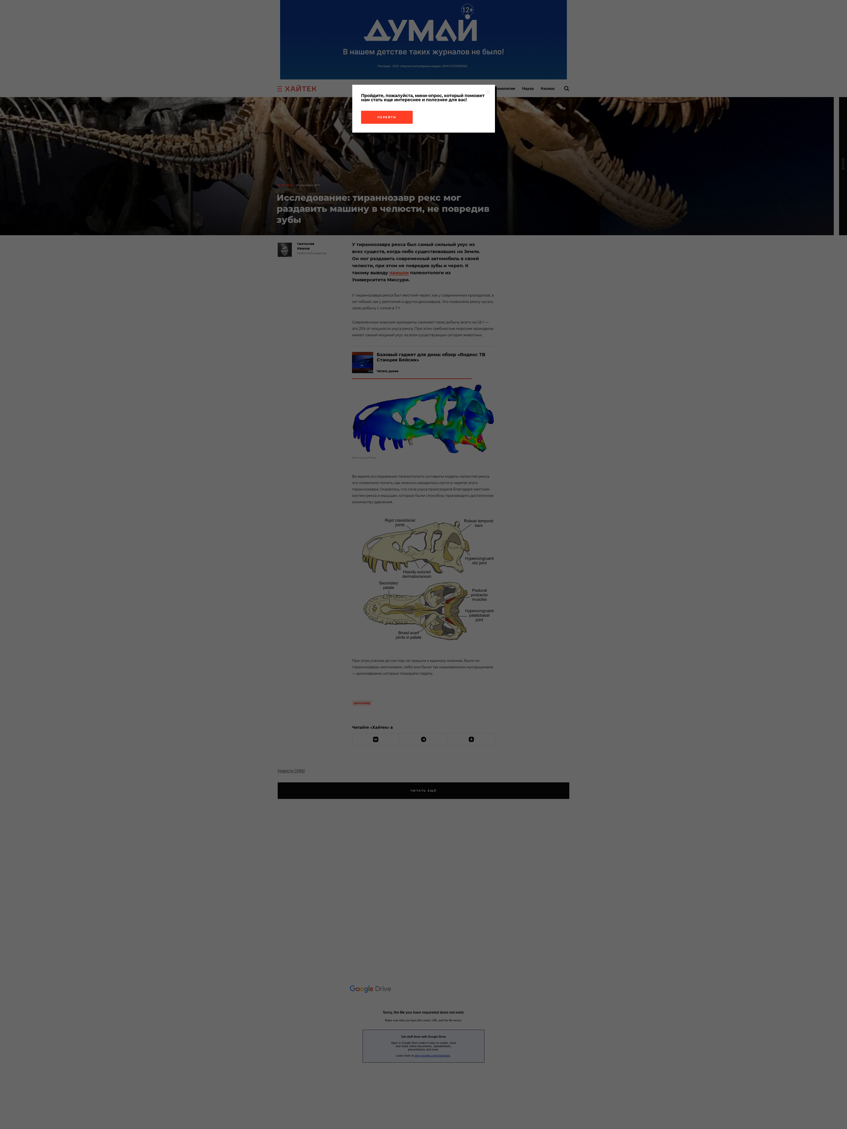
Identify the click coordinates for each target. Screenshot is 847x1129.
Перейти (386, 117)
